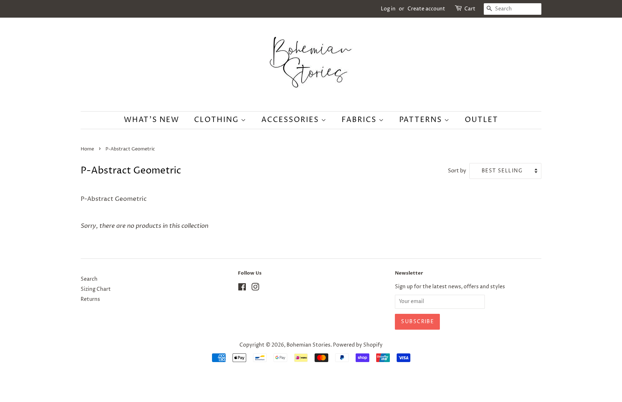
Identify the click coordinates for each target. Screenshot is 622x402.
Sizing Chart (96, 289)
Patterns (421, 120)
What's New (151, 120)
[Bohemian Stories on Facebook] (242, 288)
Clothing (217, 120)
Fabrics (360, 120)
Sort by (457, 171)
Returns (90, 299)
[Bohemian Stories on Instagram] (255, 288)
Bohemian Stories (308, 345)
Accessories (291, 120)
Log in (388, 8)
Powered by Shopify (358, 345)
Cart (469, 8)
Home (87, 149)
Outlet (481, 120)
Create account (426, 8)
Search (89, 279)
